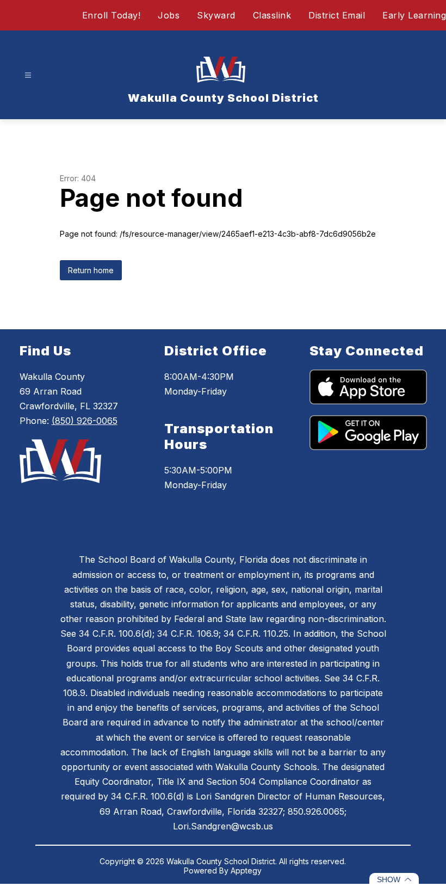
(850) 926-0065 (84, 420)
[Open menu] (28, 75)
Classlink (272, 15)
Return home (91, 270)
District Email (336, 15)
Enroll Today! (111, 15)
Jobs (168, 15)
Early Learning (414, 15)
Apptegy (246, 870)
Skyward (216, 15)
